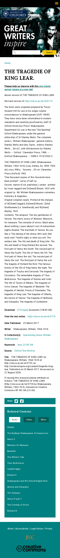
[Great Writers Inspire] (15, 14)
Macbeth (11, 451)
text (20, 344)
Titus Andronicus (15, 463)
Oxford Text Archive (24, 350)
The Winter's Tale (15, 457)
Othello (10, 427)
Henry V (11, 439)
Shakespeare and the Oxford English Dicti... (28, 481)
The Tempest (13, 493)
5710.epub (22, 310)
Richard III (12, 511)
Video (29, 419)
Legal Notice (36, 528)
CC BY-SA (28, 344)
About (10, 528)
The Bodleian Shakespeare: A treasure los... (28, 433)
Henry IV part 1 (14, 499)
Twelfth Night (13, 469)
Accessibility (21, 528)
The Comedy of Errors (18, 505)
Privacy (48, 528)
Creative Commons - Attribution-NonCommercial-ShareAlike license (31, 548)
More (43, 419)
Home (7, 63)
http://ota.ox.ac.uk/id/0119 (38, 101)
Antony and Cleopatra (18, 487)
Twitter (16, 401)
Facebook (22, 401)
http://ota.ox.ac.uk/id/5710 (41, 316)
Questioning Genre (32, 335)
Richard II (11, 475)
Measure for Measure (17, 445)
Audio (14, 419)
